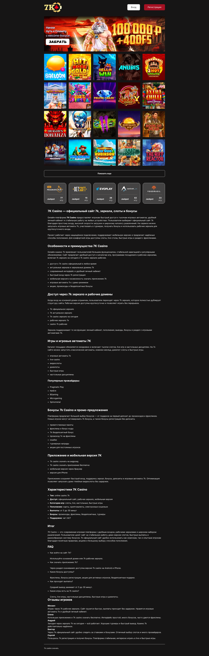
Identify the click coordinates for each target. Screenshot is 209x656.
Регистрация (154, 7)
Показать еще (104, 173)
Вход (133, 7)
